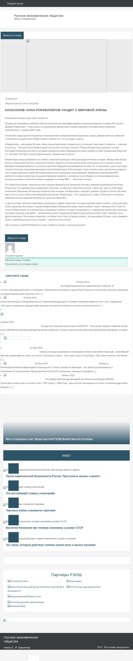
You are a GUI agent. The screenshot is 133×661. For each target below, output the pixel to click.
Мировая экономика (101, 282)
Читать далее (50, 293)
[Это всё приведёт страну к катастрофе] (13, 485)
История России (45, 297)
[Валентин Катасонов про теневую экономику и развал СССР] (13, 520)
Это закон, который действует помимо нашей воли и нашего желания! (51, 544)
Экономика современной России (60, 347)
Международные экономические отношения (79, 297)
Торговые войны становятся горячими (30, 510)
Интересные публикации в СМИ (92, 375)
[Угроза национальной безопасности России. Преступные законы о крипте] (13, 468)
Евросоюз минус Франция (84, 363)
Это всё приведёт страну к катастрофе (30, 493)
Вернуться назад (12, 35)
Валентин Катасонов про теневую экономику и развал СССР (44, 527)
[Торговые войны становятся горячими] (13, 503)
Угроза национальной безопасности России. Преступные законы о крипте (53, 476)
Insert (33, 658)
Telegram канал (15, 3)
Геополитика (21, 322)
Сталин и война (112, 297)
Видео (66, 455)
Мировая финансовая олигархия (22, 103)
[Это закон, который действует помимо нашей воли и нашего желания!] (13, 537)
